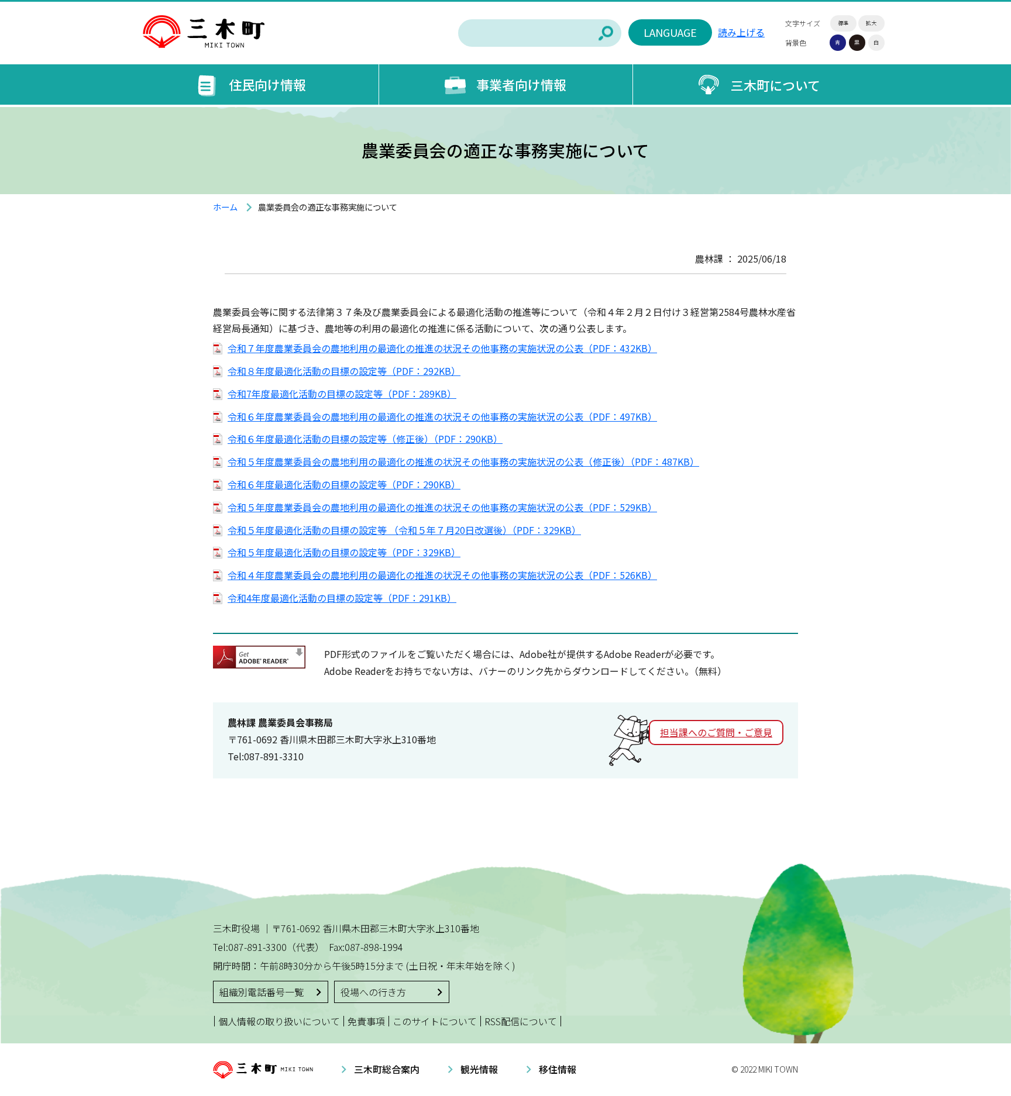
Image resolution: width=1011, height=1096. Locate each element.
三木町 (203, 32)
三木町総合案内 (386, 1069)
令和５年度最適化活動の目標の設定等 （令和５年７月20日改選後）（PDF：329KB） (404, 530)
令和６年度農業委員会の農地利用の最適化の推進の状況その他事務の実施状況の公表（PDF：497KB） (442, 416)
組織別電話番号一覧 (261, 992)
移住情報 (557, 1069)
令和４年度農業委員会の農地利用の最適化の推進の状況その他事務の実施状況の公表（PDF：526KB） (442, 575)
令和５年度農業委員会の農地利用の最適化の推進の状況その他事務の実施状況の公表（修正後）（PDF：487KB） (463, 461)
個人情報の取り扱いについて (279, 1021)
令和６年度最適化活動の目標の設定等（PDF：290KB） (344, 484)
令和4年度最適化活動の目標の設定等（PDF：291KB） (342, 598)
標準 (843, 23)
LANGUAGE (670, 32)
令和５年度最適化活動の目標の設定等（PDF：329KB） (344, 552)
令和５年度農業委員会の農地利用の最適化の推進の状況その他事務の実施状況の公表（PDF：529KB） (442, 507)
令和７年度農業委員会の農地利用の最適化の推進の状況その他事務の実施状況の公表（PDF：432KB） (442, 348)
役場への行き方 (373, 992)
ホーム (225, 207)
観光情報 (479, 1069)
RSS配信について (520, 1021)
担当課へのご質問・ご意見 (716, 732)
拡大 (871, 23)
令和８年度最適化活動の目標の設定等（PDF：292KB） (344, 371)
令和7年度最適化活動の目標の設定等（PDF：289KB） (342, 394)
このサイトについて (435, 1021)
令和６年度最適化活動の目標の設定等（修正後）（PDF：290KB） (365, 439)
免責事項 (366, 1021)
